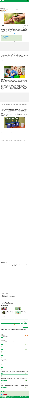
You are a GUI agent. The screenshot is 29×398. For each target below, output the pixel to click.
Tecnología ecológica (9, 264)
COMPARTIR (26, 1)
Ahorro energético (11, 265)
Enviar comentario (25, 327)
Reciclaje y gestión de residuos (17, 264)
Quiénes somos (10, 396)
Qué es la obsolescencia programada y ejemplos (7, 303)
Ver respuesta (2, 380)
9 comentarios (12, 10)
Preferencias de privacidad (24, 396)
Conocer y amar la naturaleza (6, 39)
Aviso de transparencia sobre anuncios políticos (5, 397)
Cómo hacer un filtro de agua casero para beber (7, 297)
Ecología (4, 7)
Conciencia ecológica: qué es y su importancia (14, 33)
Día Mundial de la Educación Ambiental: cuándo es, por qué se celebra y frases (24, 312)
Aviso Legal (13, 396)
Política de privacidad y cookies (18, 396)
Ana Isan (4, 11)
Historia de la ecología (4, 301)
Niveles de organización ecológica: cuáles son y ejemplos (8, 296)
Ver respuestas (2, 387)
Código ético (12, 397)
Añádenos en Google (26, 25)
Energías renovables (4, 264)
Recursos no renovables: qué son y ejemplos (7, 300)
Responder (2, 344)
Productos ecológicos (16, 265)
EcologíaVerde (1, 7)
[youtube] (4, 394)
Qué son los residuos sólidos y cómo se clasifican (7, 298)
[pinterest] (6, 394)
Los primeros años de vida (5, 36)
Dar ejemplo (4, 37)
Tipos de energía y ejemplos (5, 295)
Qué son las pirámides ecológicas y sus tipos (10, 312)
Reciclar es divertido (4, 38)
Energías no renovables (24, 264)
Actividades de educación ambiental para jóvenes (10, 308)
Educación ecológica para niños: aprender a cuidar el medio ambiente (24, 308)
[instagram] (3, 394)
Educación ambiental (8, 7)
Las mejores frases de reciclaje (5, 302)
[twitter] (1, 394)
